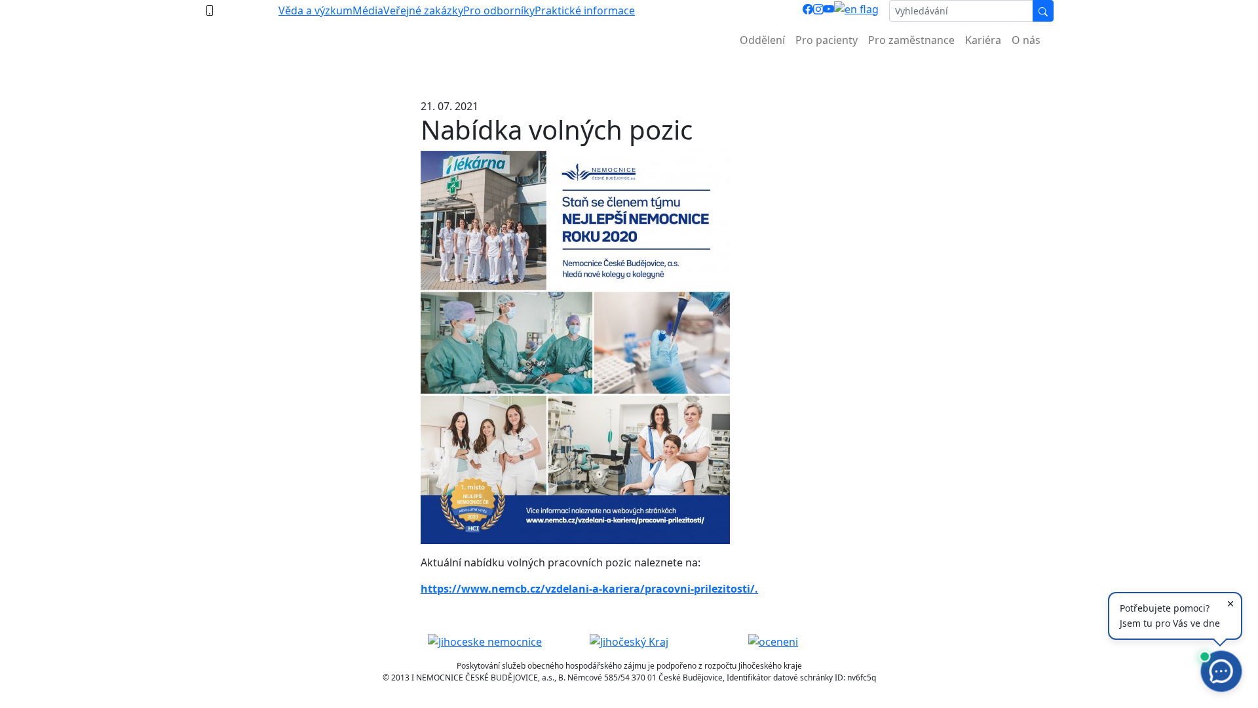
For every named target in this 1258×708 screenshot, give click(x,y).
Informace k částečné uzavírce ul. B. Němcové (629, 72)
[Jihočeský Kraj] (629, 641)
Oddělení (762, 40)
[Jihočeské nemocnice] (485, 641)
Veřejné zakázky (423, 10)
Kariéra (983, 40)
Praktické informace (585, 10)
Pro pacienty (826, 40)
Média (368, 10)
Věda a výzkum (315, 10)
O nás (1026, 40)
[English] (856, 11)
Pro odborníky (499, 10)
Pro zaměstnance (911, 40)
